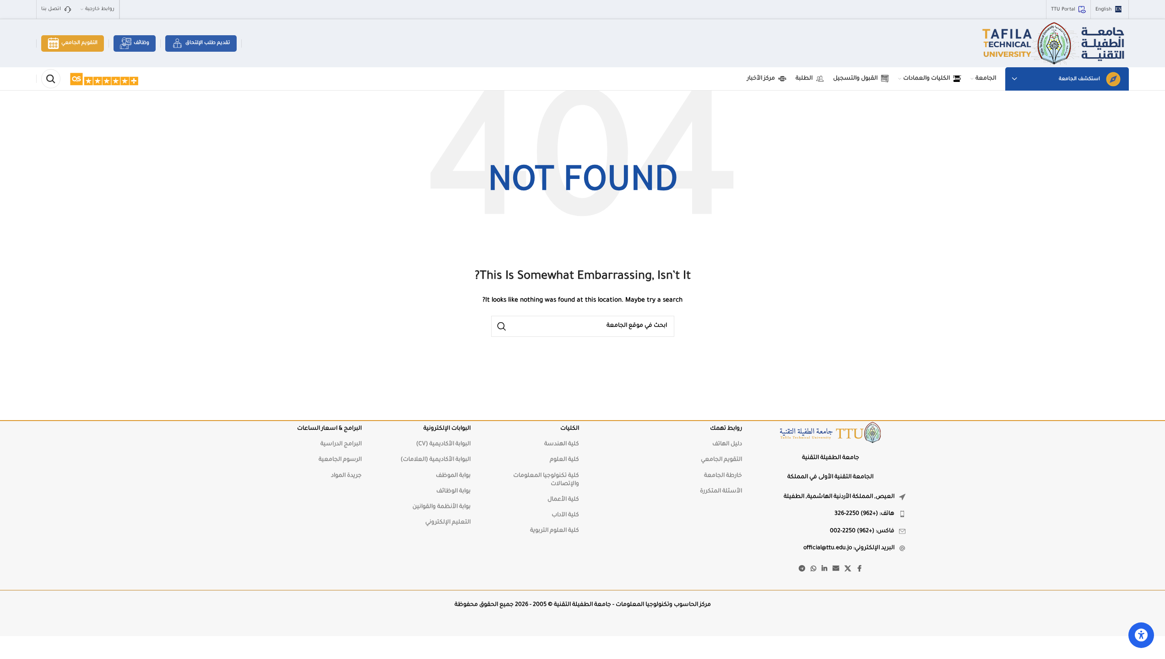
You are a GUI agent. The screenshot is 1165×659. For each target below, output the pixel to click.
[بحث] (51, 79)
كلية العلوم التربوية (554, 531)
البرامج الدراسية (341, 444)
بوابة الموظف (453, 476)
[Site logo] (1054, 44)
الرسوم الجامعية (340, 460)
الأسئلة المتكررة (721, 491)
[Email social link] (836, 569)
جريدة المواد (346, 476)
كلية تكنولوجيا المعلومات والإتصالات (546, 480)
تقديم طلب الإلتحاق (207, 43)
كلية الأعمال (563, 500)
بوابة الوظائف (453, 491)
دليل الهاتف (727, 444)
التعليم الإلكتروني (448, 522)
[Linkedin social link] (824, 569)
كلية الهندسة (561, 444)
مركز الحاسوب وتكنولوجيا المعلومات (663, 605)
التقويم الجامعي (79, 43)
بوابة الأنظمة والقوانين (441, 507)
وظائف (141, 43)
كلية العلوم (564, 460)
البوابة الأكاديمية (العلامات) (436, 460)
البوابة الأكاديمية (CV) (443, 444)
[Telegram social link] (802, 569)
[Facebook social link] (859, 569)
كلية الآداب (565, 515)
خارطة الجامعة (723, 476)
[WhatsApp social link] (813, 569)
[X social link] (848, 569)
